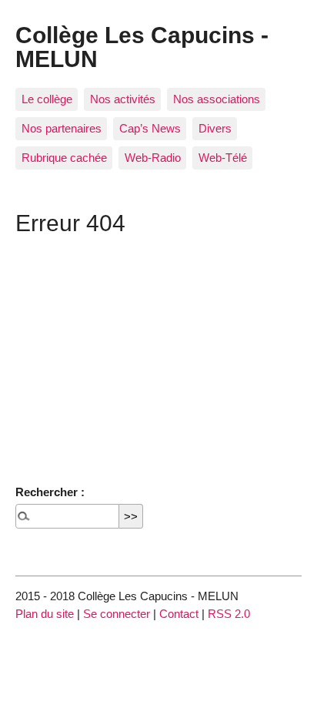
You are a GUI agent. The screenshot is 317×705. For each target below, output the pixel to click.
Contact (179, 613)
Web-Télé (223, 157)
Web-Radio (153, 157)
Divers (215, 128)
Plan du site (44, 613)
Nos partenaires (62, 128)
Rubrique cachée (64, 157)
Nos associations (216, 99)
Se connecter (116, 613)
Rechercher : (50, 492)
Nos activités (122, 99)
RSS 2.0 (229, 613)
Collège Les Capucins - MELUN (142, 46)
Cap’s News (150, 128)
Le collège (47, 99)
